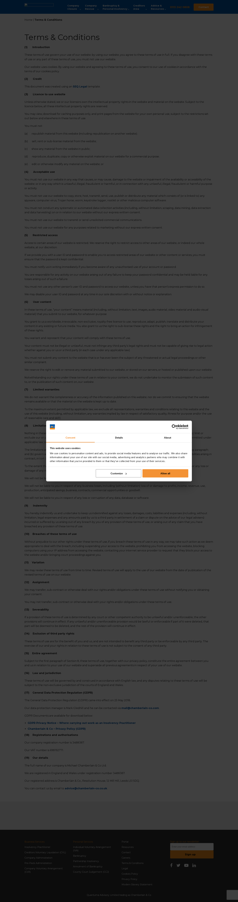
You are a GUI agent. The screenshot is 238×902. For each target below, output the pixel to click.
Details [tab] (119, 437)
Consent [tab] (70, 437)
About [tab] (167, 437)
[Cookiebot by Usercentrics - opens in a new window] (174, 426)
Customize (117, 473)
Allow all (165, 473)
